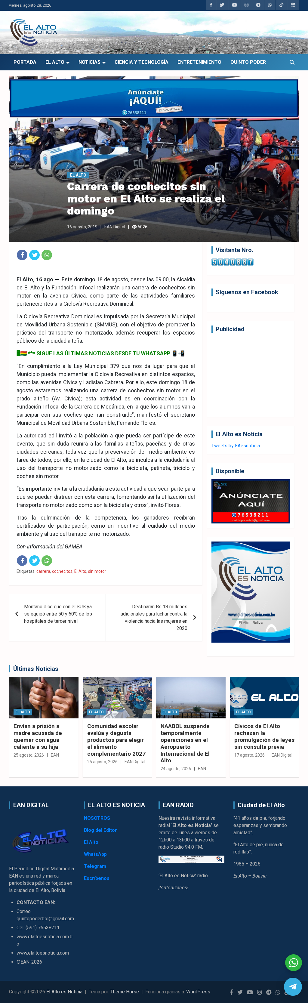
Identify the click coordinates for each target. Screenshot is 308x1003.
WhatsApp (95, 854)
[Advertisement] (250, 374)
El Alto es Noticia (64, 992)
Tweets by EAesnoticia (235, 446)
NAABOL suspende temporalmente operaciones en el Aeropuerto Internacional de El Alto (185, 743)
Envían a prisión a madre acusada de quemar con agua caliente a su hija (38, 736)
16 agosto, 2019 (82, 226)
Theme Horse (124, 992)
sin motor (97, 571)
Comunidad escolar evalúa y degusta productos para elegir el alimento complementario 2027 (116, 740)
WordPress (198, 992)
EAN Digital (114, 226)
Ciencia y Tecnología (141, 62)
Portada (25, 62)
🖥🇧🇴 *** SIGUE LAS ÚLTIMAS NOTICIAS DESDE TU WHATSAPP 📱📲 (101, 353)
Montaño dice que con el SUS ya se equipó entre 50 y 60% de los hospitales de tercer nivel (58, 614)
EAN (55, 755)
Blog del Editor (100, 830)
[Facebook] (22, 255)
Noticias (89, 62)
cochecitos (62, 571)
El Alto (54, 62)
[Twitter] (34, 255)
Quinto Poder (248, 62)
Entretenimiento (199, 62)
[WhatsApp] (47, 255)
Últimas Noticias (35, 668)
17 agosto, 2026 (249, 755)
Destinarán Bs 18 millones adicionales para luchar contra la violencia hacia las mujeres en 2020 (154, 617)
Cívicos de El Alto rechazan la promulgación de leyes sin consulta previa (264, 736)
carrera (43, 571)
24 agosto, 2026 (176, 768)
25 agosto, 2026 (29, 755)
